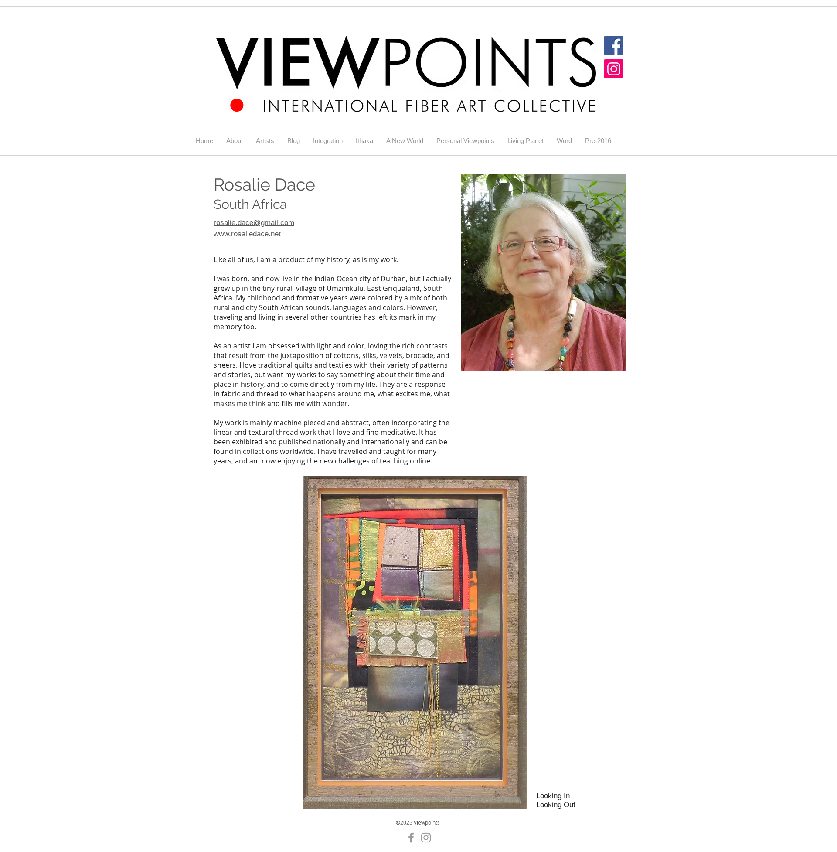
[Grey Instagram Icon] (425, 837)
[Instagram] (613, 68)
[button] (265, 141)
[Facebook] (613, 45)
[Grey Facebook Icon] (411, 837)
